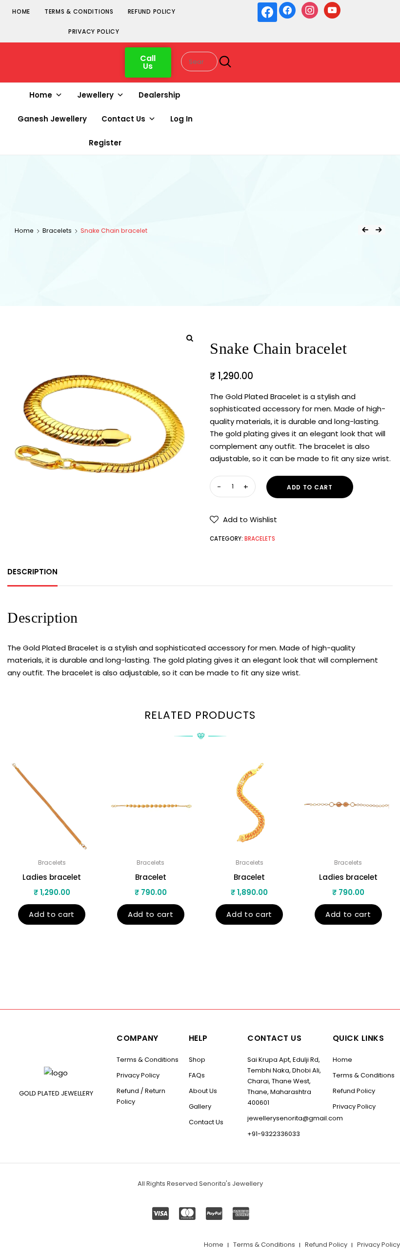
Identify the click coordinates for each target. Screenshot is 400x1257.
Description (32, 572)
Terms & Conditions (79, 11)
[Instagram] (309, 9)
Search (223, 62)
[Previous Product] (365, 230)
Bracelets (57, 230)
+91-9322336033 (273, 1133)
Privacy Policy (94, 31)
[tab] (32, 572)
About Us (203, 1090)
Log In (181, 119)
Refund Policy (152, 11)
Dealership (159, 95)
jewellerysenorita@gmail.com (295, 1118)
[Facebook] (287, 9)
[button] (148, 62)
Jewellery (95, 95)
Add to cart (310, 487)
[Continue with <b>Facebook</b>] (267, 12)
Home (21, 11)
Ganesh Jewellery (52, 119)
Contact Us (123, 119)
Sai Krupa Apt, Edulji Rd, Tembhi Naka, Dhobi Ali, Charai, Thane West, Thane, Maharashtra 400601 (284, 1081)
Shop (197, 1059)
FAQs (197, 1075)
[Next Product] (378, 230)
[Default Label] (332, 9)
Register (105, 143)
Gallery (200, 1106)
